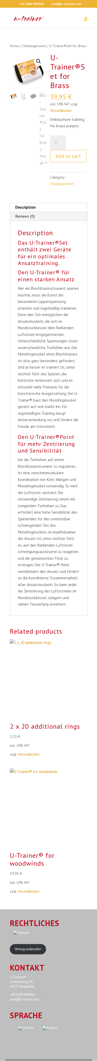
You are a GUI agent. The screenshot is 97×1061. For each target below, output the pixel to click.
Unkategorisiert (34, 46)
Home (14, 46)
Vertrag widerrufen (28, 949)
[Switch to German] (36, 932)
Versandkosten (61, 110)
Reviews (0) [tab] (25, 216)
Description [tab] (25, 207)
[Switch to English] (50, 1028)
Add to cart (68, 156)
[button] (38, 61)
